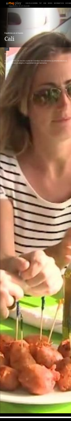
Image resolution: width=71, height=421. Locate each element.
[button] (6, 3)
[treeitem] (32, 3)
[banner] (17, 3)
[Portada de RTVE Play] (15, 3)
